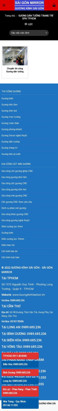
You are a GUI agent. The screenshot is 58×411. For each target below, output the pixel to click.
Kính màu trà (7, 245)
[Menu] (4, 5)
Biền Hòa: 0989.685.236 (15, 364)
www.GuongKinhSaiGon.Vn (28, 294)
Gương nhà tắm (9, 104)
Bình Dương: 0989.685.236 (16, 372)
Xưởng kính (7, 232)
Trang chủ (10, 15)
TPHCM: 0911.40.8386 (15, 355)
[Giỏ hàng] (54, 5)
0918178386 (17, 321)
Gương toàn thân (10, 123)
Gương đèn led (9, 110)
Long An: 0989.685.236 (15, 381)
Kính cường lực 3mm (12, 226)
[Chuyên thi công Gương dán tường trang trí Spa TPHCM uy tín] (14, 55)
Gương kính (7, 98)
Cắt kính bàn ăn (9, 251)
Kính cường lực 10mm (12, 239)
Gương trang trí (9, 147)
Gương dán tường (10, 141)
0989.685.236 (17, 300)
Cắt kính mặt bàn (10, 257)
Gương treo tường (10, 116)
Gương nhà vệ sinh (10, 154)
